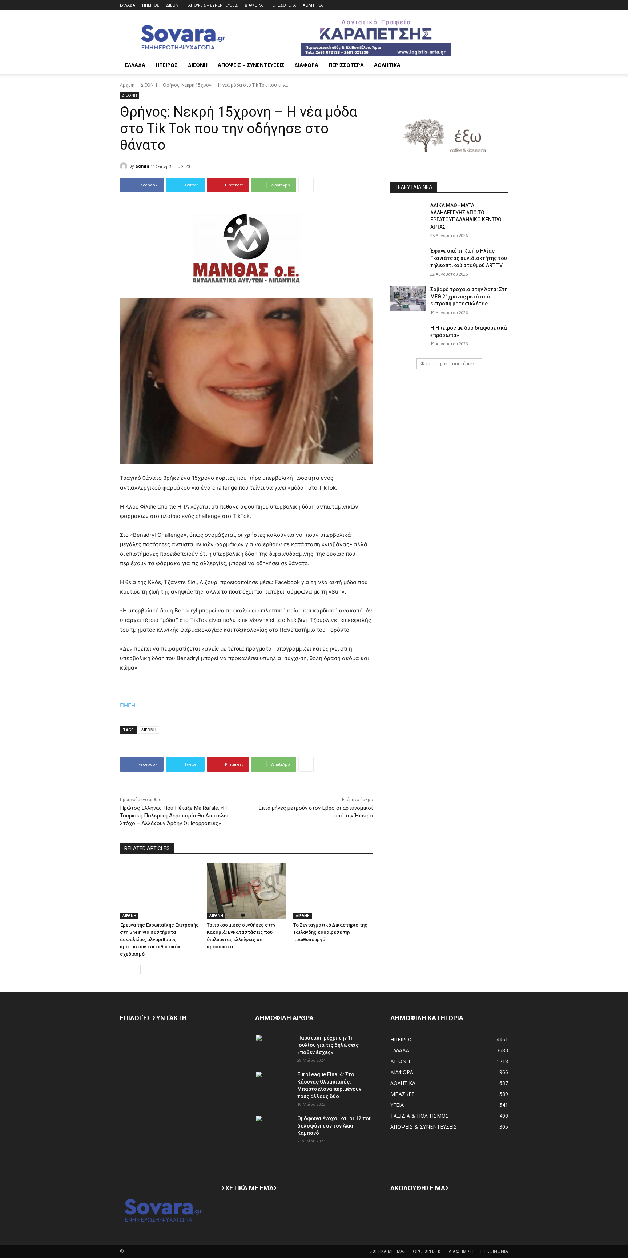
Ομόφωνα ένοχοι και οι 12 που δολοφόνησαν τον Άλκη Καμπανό (334, 1126)
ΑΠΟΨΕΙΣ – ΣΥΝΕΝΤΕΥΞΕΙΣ (213, 5)
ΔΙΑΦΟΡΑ (254, 5)
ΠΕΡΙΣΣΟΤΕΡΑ (283, 5)
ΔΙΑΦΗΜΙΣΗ (461, 1251)
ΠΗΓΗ (127, 705)
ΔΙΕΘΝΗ (173, 5)
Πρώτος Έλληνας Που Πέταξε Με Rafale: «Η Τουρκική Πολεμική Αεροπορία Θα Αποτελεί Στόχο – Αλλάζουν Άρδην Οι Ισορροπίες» (174, 816)
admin (142, 166)
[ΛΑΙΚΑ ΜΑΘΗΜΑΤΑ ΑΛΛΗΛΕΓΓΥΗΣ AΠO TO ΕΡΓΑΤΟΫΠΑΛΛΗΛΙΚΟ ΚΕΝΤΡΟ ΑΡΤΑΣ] (408, 214)
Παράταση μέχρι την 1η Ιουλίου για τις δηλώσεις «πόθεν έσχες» (328, 1045)
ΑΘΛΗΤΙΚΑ (313, 5)
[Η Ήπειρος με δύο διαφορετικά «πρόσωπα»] (408, 337)
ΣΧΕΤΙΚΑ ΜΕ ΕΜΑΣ (388, 1251)
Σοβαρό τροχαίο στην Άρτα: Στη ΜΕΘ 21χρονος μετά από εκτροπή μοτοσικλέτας (469, 296)
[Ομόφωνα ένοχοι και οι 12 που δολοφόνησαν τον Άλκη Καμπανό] (273, 1127)
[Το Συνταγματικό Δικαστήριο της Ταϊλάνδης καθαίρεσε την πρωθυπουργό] (333, 891)
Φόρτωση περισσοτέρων (447, 364)
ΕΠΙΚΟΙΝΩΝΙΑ (494, 1251)
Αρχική (127, 85)
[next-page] (136, 969)
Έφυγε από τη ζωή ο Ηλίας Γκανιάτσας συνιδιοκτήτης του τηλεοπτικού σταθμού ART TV (468, 258)
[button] (499, 65)
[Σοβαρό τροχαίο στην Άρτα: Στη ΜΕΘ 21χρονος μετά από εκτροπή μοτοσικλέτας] (408, 298)
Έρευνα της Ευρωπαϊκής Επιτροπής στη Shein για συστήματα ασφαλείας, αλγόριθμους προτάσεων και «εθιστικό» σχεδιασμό (159, 939)
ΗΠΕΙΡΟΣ (150, 5)
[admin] (124, 166)
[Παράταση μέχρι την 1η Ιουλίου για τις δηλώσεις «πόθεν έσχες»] (273, 1047)
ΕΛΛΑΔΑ (127, 5)
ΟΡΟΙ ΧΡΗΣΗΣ (427, 1251)
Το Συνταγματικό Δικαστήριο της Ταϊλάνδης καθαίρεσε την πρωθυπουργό (330, 932)
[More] (306, 185)
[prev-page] (124, 969)
